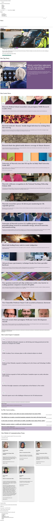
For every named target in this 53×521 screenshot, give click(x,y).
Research (3, 5)
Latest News (3, 13)
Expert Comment (4, 14)
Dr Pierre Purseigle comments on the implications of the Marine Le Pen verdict (23, 385)
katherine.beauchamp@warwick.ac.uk (8, 461)
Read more (29, 75)
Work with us (2, 520)
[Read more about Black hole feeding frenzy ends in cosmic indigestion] (26, 238)
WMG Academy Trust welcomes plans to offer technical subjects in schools (22, 353)
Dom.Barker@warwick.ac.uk (24, 484)
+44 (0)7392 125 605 (4, 437)
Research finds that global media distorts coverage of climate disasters (26, 145)
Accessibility (3, 514)
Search (2, 28)
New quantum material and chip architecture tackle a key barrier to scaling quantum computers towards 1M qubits (25, 284)
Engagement (3, 8)
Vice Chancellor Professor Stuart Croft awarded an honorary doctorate (26, 303)
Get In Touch (3, 15)
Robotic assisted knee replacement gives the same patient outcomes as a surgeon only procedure (39, 67)
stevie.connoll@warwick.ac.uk (7, 497)
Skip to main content (3, 0)
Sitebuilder (6, 513)
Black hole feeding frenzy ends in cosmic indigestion (19, 245)
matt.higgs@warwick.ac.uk (40, 461)
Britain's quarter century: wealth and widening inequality (16, 424)
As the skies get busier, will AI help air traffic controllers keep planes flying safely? (23, 420)
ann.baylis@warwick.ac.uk (24, 458)
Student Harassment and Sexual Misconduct (7, 517)
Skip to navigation (8, 0)
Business (3, 6)
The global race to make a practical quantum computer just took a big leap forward (23, 417)
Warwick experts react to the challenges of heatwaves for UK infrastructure (22, 395)
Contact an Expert (7, 509)
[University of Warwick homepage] (5, 3)
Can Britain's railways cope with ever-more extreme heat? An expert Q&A (21, 413)
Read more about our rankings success (7, 170)
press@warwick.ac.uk (4, 439)
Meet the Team (6, 510)
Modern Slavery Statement (5, 516)
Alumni (3, 7)
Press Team (5, 512)
